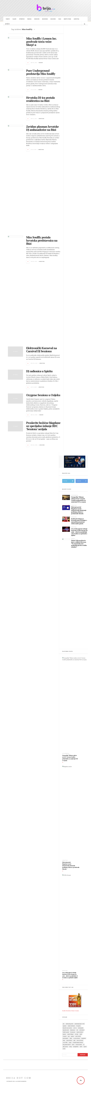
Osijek (81, 1034)
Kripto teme (67, 19)
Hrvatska (41, 118)
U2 (83, 1044)
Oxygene (64, 1036)
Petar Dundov (65, 1038)
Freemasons (72, 1032)
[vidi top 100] (75, 1000)
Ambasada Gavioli (69, 1023)
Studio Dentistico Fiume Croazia (70, 1011)
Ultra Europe (65, 1046)
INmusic (64, 1034)
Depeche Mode (66, 1030)
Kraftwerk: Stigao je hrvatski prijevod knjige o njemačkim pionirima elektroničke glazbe (79, 521)
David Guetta (80, 1028)
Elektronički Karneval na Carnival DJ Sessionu (41, 349)
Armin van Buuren (71, 1025)
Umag (70, 1046)
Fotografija (74, 495)
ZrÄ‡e (64, 1048)
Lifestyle (76, 19)
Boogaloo (78, 1025)
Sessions (36, 19)
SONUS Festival (69, 1040)
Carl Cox (75, 1028)
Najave (14, 19)
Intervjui (22, 19)
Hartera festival (80, 1032)
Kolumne (53, 19)
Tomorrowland (79, 1044)
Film (59, 19)
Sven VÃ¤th (65, 1042)
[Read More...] (28, 62)
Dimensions (72, 1030)
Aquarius (64, 1025)
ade (63, 1023)
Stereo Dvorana (80, 1040)
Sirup (64, 1040)
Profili (29, 19)
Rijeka (71, 1038)
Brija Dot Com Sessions (67, 1028)
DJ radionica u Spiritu (39, 371)
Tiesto (73, 1044)
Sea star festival (76, 1038)
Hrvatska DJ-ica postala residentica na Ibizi (40, 99)
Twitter (65, 480)
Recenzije (45, 19)
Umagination (75, 1046)
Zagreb (85, 1046)
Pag (69, 1036)
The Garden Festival (67, 1044)
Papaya (72, 1036)
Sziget (70, 1042)
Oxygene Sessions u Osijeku (43, 395)
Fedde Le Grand (66, 1032)
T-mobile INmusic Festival (78, 1042)
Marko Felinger (70, 1034)
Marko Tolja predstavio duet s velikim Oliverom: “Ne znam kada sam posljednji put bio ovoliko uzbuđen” (79, 544)
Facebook (79, 480)
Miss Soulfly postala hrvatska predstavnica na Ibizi (41, 240)
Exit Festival (81, 1030)
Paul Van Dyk (78, 1036)
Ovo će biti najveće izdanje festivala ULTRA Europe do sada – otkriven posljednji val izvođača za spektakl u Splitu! (79, 532)
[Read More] (63, 762)
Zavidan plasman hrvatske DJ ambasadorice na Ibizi (42, 128)
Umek (81, 1046)
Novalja (76, 1034)
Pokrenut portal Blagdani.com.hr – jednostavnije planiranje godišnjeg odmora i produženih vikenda (78, 510)
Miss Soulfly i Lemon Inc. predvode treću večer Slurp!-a (41, 42)
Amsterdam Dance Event (79, 1023)
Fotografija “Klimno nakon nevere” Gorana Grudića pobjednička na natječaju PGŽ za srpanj (78, 499)
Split (74, 1040)
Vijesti (8, 19)
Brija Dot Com (18, 1077)
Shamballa (83, 1038)
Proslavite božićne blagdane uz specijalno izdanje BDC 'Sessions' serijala (43, 426)
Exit (77, 1030)
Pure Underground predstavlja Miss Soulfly (40, 72)
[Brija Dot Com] (45, 8)
